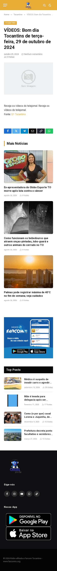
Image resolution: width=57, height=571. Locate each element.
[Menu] (5, 5)
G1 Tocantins (18, 114)
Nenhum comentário (33, 54)
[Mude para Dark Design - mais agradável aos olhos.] (49, 5)
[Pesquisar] (44, 5)
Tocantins (10, 23)
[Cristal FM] (29, 5)
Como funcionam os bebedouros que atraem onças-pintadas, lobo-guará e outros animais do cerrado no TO (26, 242)
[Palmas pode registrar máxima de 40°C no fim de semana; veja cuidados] (28, 271)
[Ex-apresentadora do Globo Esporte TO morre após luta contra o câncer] (28, 166)
